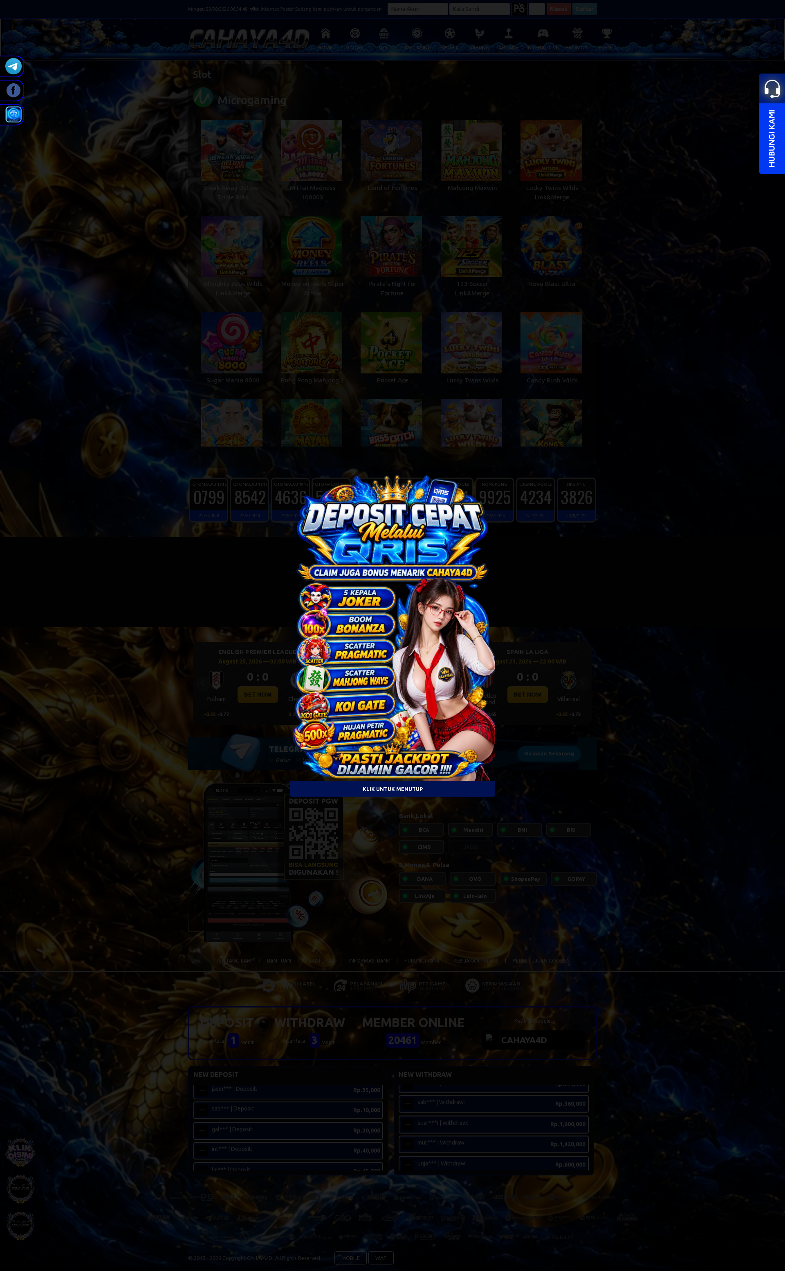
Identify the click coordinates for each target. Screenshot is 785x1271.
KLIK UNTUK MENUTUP (393, 788)
